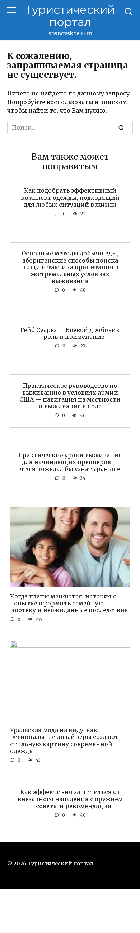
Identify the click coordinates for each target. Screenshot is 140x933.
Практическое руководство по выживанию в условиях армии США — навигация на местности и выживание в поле (70, 396)
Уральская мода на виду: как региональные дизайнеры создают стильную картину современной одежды (64, 740)
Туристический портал (70, 16)
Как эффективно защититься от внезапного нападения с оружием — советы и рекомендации (70, 798)
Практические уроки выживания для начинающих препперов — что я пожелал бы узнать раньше (70, 461)
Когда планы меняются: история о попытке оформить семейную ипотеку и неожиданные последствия (69, 603)
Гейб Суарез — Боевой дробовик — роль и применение (70, 333)
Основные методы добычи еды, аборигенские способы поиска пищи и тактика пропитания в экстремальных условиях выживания (70, 267)
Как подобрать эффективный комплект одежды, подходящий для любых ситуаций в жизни (70, 197)
